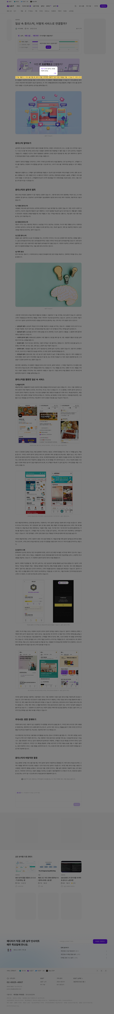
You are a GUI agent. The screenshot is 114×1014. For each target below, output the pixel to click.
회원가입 (43, 68)
